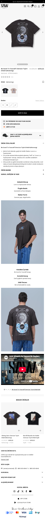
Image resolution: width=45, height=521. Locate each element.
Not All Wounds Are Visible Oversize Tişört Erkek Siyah (31, 437)
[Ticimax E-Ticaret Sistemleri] (22, 517)
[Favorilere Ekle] (43, 82)
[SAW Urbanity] (4, 6)
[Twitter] (22, 491)
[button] (20, 64)
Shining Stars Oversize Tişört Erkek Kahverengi (10, 437)
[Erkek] (8, 390)
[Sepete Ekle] (18, 430)
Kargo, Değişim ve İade (10, 174)
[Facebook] (26, 491)
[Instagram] (14, 491)
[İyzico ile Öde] (22, 512)
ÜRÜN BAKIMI (6, 170)
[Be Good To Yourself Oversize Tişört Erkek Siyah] (5, 91)
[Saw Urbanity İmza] (22, 508)
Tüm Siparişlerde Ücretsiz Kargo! (22, 1)
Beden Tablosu (40, 100)
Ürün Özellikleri (8, 143)
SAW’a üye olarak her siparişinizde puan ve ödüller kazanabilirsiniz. (17, 455)
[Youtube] (30, 491)
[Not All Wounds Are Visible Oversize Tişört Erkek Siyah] (33, 418)
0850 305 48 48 (22, 468)
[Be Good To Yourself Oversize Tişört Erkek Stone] (13, 91)
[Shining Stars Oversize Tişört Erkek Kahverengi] (11, 418)
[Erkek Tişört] (10, 390)
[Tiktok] (18, 491)
